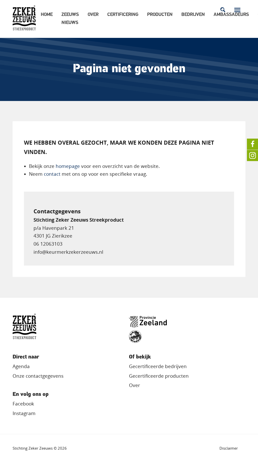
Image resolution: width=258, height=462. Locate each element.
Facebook (23, 404)
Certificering (122, 14)
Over (93, 14)
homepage (68, 166)
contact (52, 174)
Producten (160, 14)
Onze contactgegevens (38, 376)
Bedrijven (193, 14)
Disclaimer (228, 448)
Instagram (24, 413)
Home (47, 14)
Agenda (21, 366)
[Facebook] (252, 144)
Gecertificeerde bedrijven (158, 366)
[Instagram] (252, 155)
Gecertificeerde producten (159, 376)
